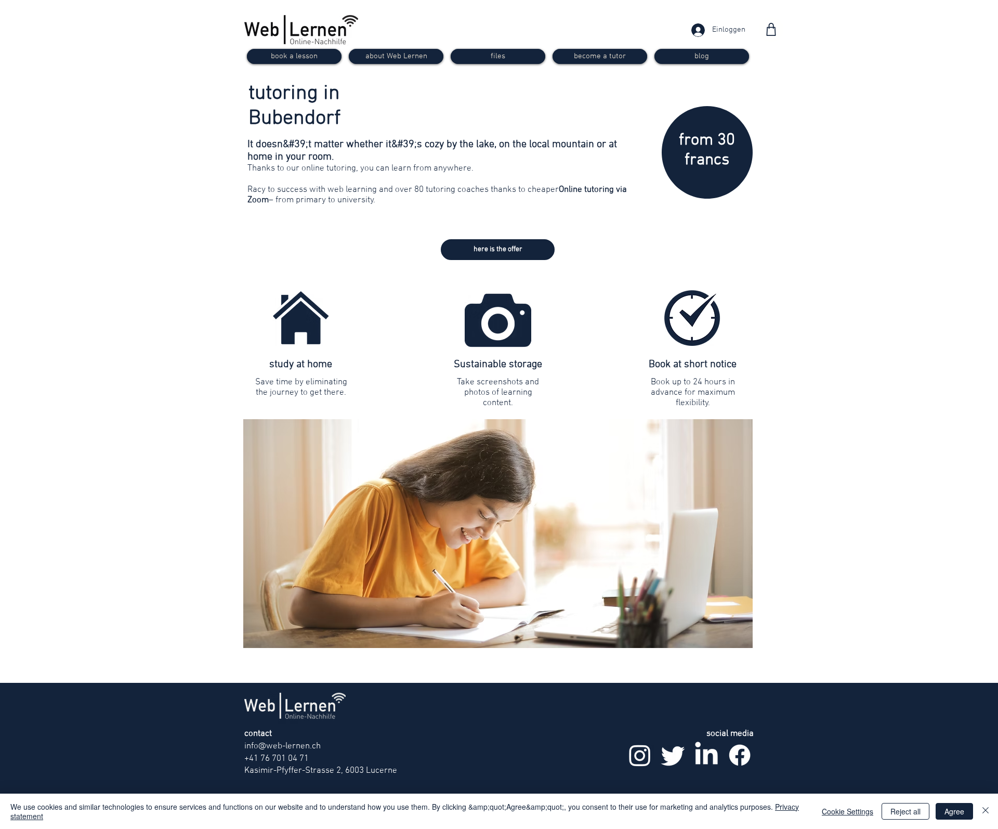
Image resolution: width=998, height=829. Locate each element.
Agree (954, 811)
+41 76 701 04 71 (276, 759)
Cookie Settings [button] (847, 811)
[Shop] (771, 29)
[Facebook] (740, 755)
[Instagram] (640, 755)
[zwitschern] (673, 755)
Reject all (905, 811)
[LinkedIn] (706, 755)
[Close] (985, 811)
